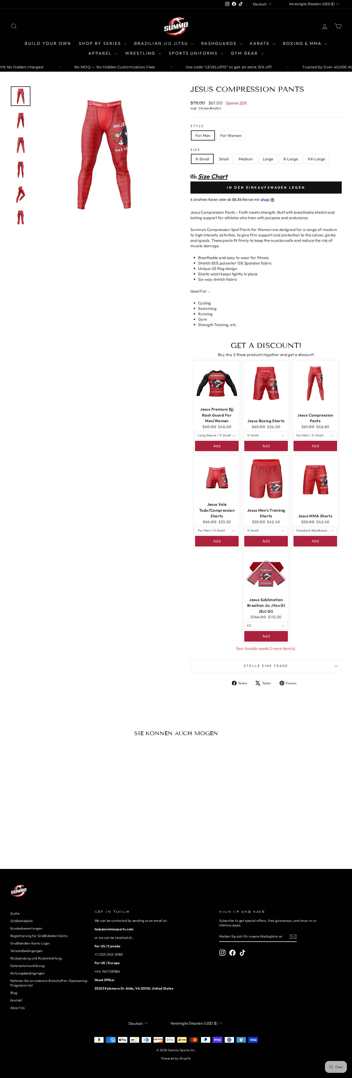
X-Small (202, 158)
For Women (230, 135)
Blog (13, 993)
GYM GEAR (245, 53)
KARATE (260, 43)
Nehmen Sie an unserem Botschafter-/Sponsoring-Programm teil (49, 983)
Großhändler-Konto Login (30, 943)
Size (195, 150)
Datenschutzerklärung (27, 966)
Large (268, 158)
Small (224, 158)
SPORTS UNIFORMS (194, 53)
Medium (246, 158)
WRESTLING (141, 53)
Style (197, 126)
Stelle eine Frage (266, 666)
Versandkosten (209, 108)
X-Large (290, 158)
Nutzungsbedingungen (27, 973)
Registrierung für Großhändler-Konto (39, 936)
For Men (203, 135)
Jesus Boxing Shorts (265, 420)
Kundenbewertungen (26, 928)
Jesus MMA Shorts (315, 515)
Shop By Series (101, 43)
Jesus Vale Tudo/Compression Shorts (216, 510)
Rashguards (219, 43)
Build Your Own (48, 43)
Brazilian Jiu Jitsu (162, 43)
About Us (17, 1008)
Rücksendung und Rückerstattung (36, 958)
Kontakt (16, 1000)
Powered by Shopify (176, 1058)
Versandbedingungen (26, 951)
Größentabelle (21, 921)
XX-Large (316, 158)
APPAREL (101, 53)
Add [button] (217, 445)
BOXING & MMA (303, 43)
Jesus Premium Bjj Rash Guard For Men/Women (216, 415)
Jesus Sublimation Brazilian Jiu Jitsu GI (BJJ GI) (266, 605)
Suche (15, 913)
